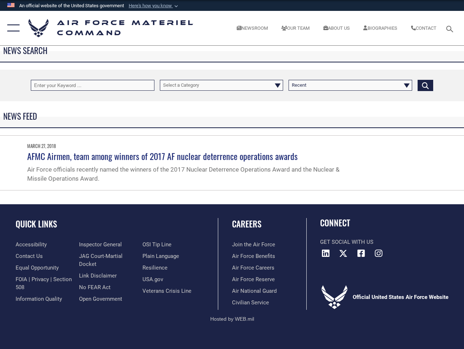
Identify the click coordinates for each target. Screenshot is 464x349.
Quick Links (36, 224)
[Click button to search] (425, 85)
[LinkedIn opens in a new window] (325, 253)
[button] (154, 5)
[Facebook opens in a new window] (361, 253)
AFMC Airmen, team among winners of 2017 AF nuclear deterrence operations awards (162, 156)
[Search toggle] (451, 28)
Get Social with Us (346, 242)
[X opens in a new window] (343, 253)
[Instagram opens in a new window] (378, 253)
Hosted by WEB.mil (232, 319)
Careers (246, 224)
